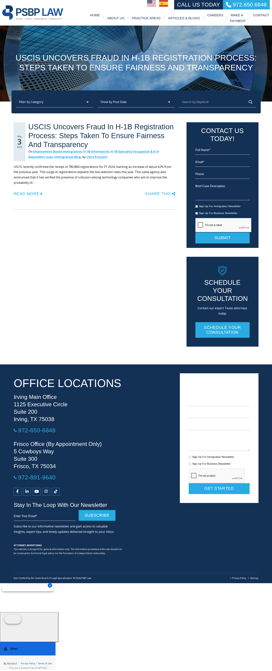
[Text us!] (29, 627)
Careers (215, 15)
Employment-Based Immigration (57, 152)
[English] (151, 3)
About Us (115, 18)
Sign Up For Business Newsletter (218, 213)
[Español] (163, 3)
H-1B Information (96, 152)
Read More (27, 193)
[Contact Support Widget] (28, 656)
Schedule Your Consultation (222, 330)
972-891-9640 (37, 477)
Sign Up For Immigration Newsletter (220, 206)
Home (95, 15)
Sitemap (254, 578)
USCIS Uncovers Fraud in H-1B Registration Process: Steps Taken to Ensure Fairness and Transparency (101, 136)
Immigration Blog (67, 157)
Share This (158, 193)
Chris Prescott (97, 157)
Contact (261, 15)
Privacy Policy (239, 578)
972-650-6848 (37, 430)
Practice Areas (146, 18)
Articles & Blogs (184, 18)
